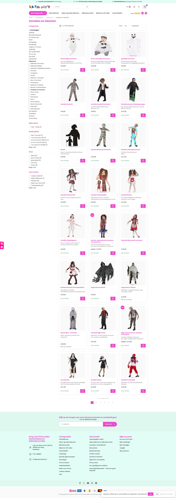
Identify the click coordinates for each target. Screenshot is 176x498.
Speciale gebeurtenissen (67, 457)
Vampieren (33, 73)
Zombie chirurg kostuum (130, 149)
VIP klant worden (94, 454)
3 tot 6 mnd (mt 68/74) (40, 140)
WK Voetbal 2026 (34, 52)
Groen (34, 165)
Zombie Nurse (126, 195)
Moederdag (32, 44)
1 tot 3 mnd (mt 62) (38, 138)
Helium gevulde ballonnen (70, 13)
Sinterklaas (32, 114)
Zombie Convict (67, 104)
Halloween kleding (36, 66)
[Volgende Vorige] (112, 402)
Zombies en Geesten (62, 17)
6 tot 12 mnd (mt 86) (39, 142)
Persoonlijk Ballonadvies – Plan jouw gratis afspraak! (102, 469)
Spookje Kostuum (128, 59)
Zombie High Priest (98, 333)
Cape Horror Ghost (98, 287)
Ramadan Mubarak (35, 35)
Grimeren (33, 71)
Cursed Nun (65, 380)
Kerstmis (31, 116)
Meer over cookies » (167, 494)
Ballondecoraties (87, 13)
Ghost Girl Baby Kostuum (100, 59)
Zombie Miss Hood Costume (131, 240)
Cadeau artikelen (64, 471)
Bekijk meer (32, 147)
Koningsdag (32, 42)
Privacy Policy (93, 463)
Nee (157, 494)
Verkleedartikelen (64, 465)
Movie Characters (36, 104)
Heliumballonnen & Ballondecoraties (100, 442)
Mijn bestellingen (125, 442)
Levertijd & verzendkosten (97, 445)
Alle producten (124, 451)
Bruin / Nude (36, 158)
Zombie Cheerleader (99, 195)
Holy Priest (33, 106)
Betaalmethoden (94, 451)
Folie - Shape (36, 127)
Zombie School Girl (68, 195)
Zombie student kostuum (100, 104)
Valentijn (31, 33)
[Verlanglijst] (139, 7)
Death (63, 149)
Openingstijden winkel (96, 439)
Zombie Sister (96, 380)
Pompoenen (34, 83)
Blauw (34, 155)
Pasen (31, 40)
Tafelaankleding (37, 185)
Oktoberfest (33, 59)
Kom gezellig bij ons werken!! (98, 465)
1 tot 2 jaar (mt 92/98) (39, 145)
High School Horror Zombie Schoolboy (131, 333)
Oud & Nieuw (33, 118)
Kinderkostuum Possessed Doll (72, 287)
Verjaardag (62, 454)
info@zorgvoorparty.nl (40, 459)
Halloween (49, 17)
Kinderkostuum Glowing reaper (133, 104)
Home (31, 17)
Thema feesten (64, 463)
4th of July (32, 54)
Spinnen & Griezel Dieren (38, 87)
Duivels (32, 75)
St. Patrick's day (34, 37)
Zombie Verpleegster (69, 240)
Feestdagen (39, 17)
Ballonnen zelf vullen (103, 13)
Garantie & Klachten (95, 457)
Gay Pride (32, 56)
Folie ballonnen (54, 13)
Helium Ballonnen (37, 178)
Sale (60, 474)
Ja (150, 494)
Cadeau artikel (37, 176)
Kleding (35, 180)
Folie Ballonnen (64, 439)
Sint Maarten (33, 111)
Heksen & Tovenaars (37, 78)
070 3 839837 (37, 454)
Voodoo (32, 95)
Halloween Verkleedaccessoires (40, 68)
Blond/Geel (36, 160)
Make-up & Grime (38, 183)
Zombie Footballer (128, 380)
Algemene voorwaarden (97, 460)
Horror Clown (34, 92)
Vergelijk (122, 448)
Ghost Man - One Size (69, 333)
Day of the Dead (35, 80)
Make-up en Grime (65, 468)
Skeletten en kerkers (36, 85)
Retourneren (93, 448)
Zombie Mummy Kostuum (101, 149)
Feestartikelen (117, 13)
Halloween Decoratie (37, 64)
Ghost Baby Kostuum (69, 59)
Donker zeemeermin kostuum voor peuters (102, 241)
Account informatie (126, 439)
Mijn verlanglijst (124, 445)
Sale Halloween (35, 109)
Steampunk (34, 97)
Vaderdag (32, 49)
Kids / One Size (37, 135)
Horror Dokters (35, 102)
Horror (32, 99)
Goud (34, 163)
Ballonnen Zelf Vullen (65, 448)
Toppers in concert (35, 47)
